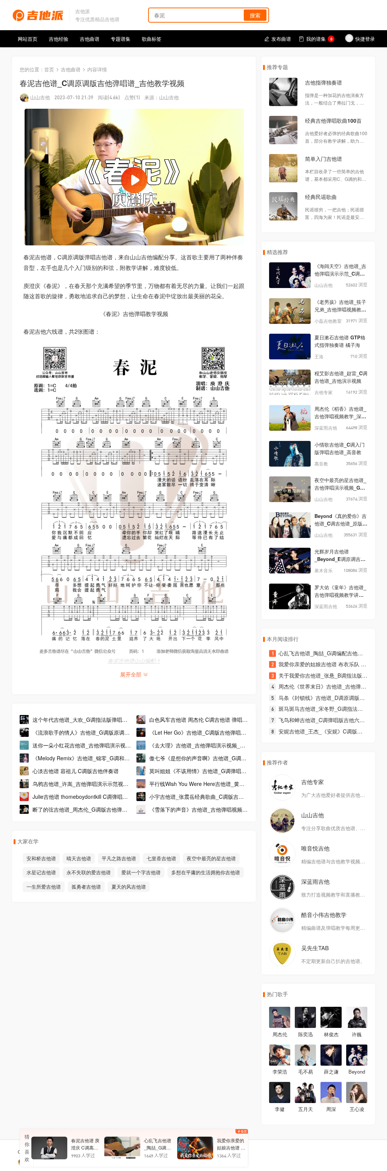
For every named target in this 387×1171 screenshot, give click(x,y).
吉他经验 (58, 38)
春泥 (244, 1131)
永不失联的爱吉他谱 (89, 872)
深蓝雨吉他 (315, 881)
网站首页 (27, 38)
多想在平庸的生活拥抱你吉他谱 (205, 872)
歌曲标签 (151, 38)
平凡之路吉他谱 (119, 858)
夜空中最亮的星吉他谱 (211, 858)
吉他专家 (312, 782)
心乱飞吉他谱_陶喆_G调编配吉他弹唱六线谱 (331, 653)
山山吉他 (40, 97)
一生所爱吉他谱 (43, 886)
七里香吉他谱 (161, 858)
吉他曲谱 (89, 38)
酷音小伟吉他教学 (324, 914)
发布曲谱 (281, 38)
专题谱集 (120, 38)
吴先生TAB (315, 948)
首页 (49, 69)
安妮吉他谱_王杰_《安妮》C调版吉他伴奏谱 (331, 731)
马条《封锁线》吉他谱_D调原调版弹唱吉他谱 (332, 697)
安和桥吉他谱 (41, 858)
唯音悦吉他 (315, 848)
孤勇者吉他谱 (86, 886)
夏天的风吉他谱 (128, 886)
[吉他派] (37, 14)
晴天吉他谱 (79, 858)
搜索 (255, 15)
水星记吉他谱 (41, 872)
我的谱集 (319, 38)
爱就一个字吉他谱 (141, 872)
